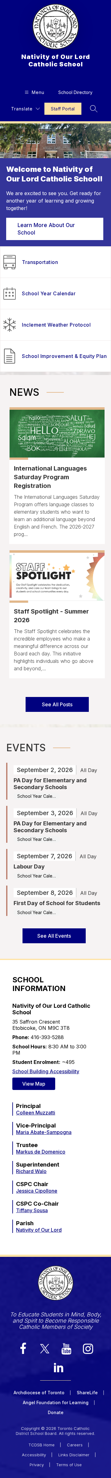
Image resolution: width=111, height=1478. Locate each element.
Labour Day (29, 866)
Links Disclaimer (73, 1454)
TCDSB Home (41, 1444)
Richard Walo (31, 1171)
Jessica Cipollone (36, 1191)
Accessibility (34, 1454)
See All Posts (57, 704)
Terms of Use (69, 1464)
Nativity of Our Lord (39, 1230)
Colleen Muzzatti (35, 1113)
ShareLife (87, 1392)
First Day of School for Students (57, 903)
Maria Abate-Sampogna (44, 1132)
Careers (75, 1444)
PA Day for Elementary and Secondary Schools (50, 783)
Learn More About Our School (46, 229)
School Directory (75, 92)
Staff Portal (63, 108)
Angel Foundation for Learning (55, 1402)
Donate (56, 1412)
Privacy (37, 1464)
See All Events (54, 936)
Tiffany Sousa (32, 1210)
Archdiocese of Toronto (39, 1392)
